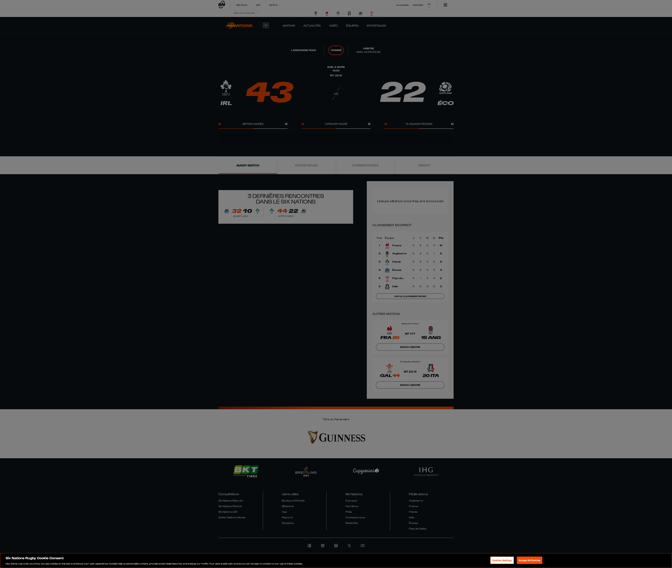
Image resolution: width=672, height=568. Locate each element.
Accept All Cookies (529, 560)
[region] (336, 560)
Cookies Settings (502, 560)
